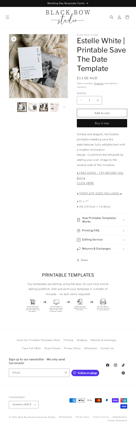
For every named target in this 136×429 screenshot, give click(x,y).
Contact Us (107, 348)
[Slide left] (13, 107)
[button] (7, 17)
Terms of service (101, 417)
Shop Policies (52, 348)
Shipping (98, 83)
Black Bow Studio (26, 417)
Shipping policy (120, 417)
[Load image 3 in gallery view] (43, 107)
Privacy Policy (72, 348)
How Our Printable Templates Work (38, 340)
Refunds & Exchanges (103, 340)
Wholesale (90, 348)
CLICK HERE (85, 183)
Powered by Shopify (46, 417)
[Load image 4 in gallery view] (54, 107)
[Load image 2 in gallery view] (32, 107)
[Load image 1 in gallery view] (22, 107)
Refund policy (65, 417)
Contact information (117, 420)
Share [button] (84, 260)
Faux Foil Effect (31, 348)
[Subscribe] (65, 373)
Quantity (81, 93)
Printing (68, 340)
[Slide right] (64, 107)
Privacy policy (82, 417)
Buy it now (102, 123)
